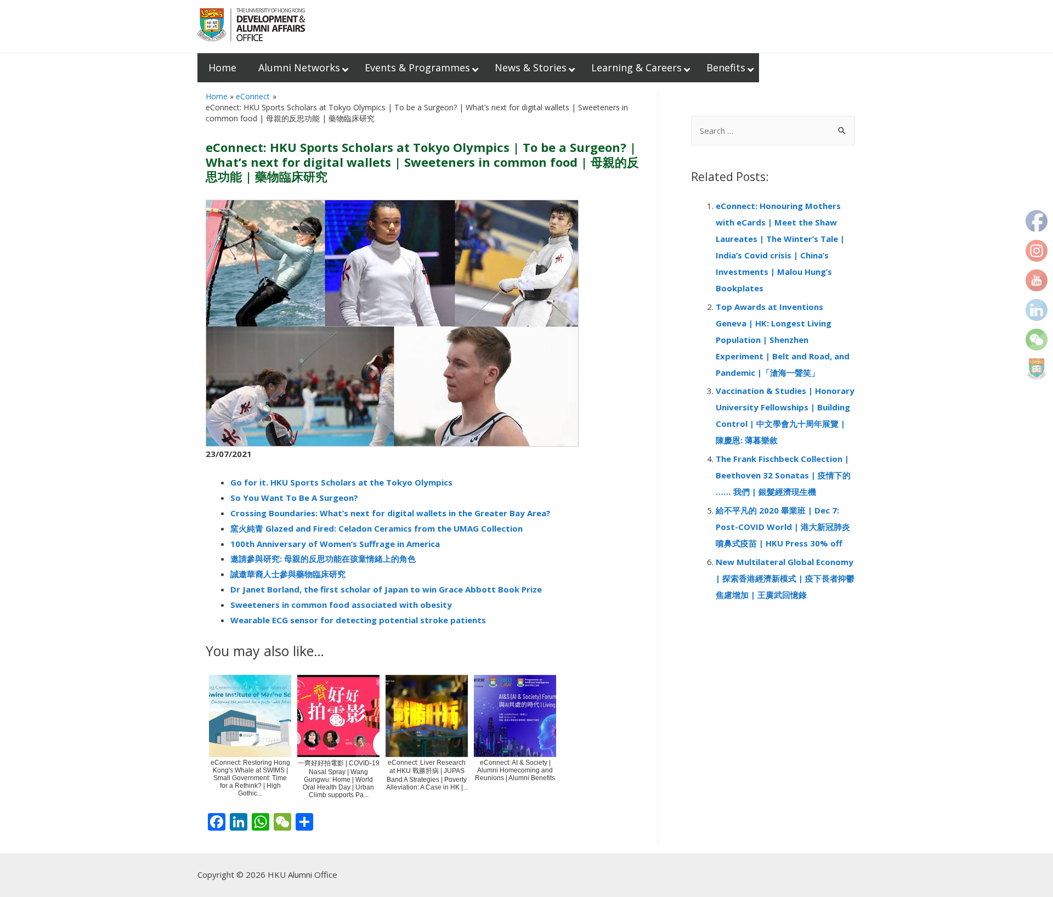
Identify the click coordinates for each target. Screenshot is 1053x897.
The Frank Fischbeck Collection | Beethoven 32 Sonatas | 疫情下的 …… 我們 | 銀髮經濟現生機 (783, 475)
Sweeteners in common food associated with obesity (341, 604)
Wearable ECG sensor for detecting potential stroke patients (358, 619)
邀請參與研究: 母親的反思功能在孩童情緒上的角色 (323, 558)
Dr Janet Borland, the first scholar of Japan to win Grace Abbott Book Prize (386, 589)
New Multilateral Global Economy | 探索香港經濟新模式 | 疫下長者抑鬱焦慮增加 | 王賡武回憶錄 (785, 578)
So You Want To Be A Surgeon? (294, 497)
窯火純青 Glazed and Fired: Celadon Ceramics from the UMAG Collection (376, 528)
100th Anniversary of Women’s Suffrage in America (335, 543)
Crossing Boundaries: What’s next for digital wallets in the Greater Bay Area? (390, 512)
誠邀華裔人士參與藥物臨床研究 (288, 573)
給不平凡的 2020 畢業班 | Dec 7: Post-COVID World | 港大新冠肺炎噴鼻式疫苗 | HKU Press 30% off (783, 527)
